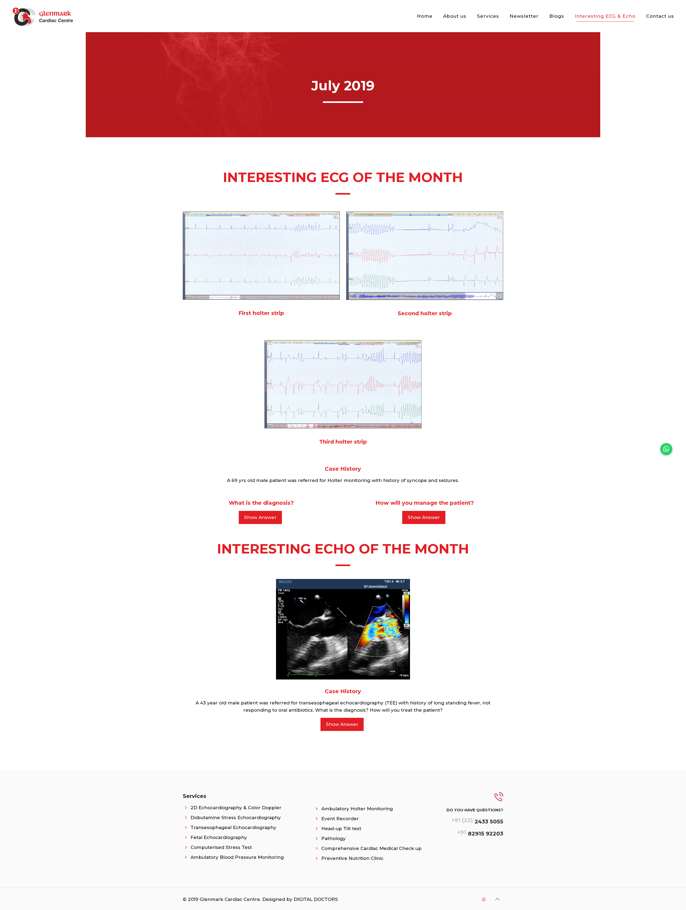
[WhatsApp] (484, 899)
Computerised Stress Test (221, 847)
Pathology (333, 838)
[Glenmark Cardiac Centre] (42, 16)
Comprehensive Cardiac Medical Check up (371, 848)
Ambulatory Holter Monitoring (357, 808)
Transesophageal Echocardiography (233, 827)
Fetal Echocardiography (219, 837)
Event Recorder (340, 818)
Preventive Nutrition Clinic (352, 858)
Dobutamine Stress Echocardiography (236, 817)
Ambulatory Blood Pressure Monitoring (237, 857)
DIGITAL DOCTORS (316, 899)
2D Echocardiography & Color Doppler (236, 807)
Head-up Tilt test (341, 828)
